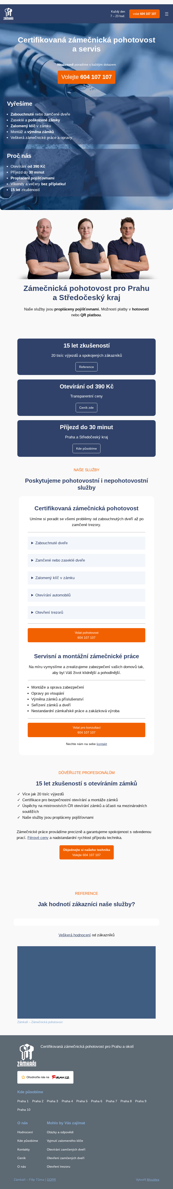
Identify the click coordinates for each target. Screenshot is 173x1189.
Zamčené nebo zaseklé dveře (60, 560)
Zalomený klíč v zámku (55, 578)
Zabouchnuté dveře (51, 543)
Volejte (86, 77)
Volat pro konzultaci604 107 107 (86, 730)
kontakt (102, 744)
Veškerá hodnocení (75, 935)
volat (144, 14)
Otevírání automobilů (53, 595)
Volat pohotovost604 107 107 (86, 635)
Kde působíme (86, 448)
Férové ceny (37, 838)
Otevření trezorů (49, 612)
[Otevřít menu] (166, 14)
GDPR (51, 1179)
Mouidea (153, 1179)
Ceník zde (86, 407)
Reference (86, 367)
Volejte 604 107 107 (86, 852)
